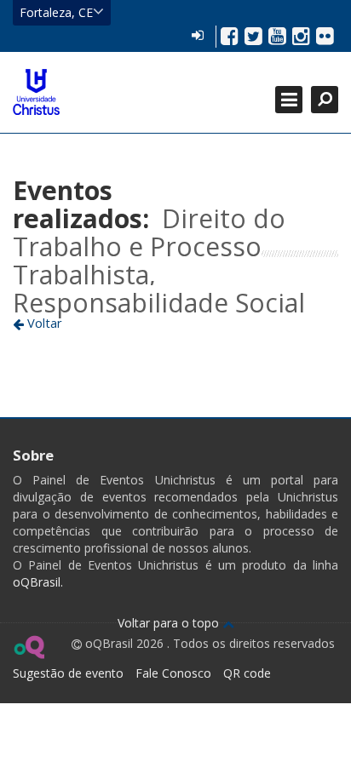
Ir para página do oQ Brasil (28, 647)
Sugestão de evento (68, 673)
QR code (247, 673)
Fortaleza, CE (56, 12)
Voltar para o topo (170, 623)
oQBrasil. (38, 582)
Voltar (43, 322)
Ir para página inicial (36, 92)
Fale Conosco (173, 673)
